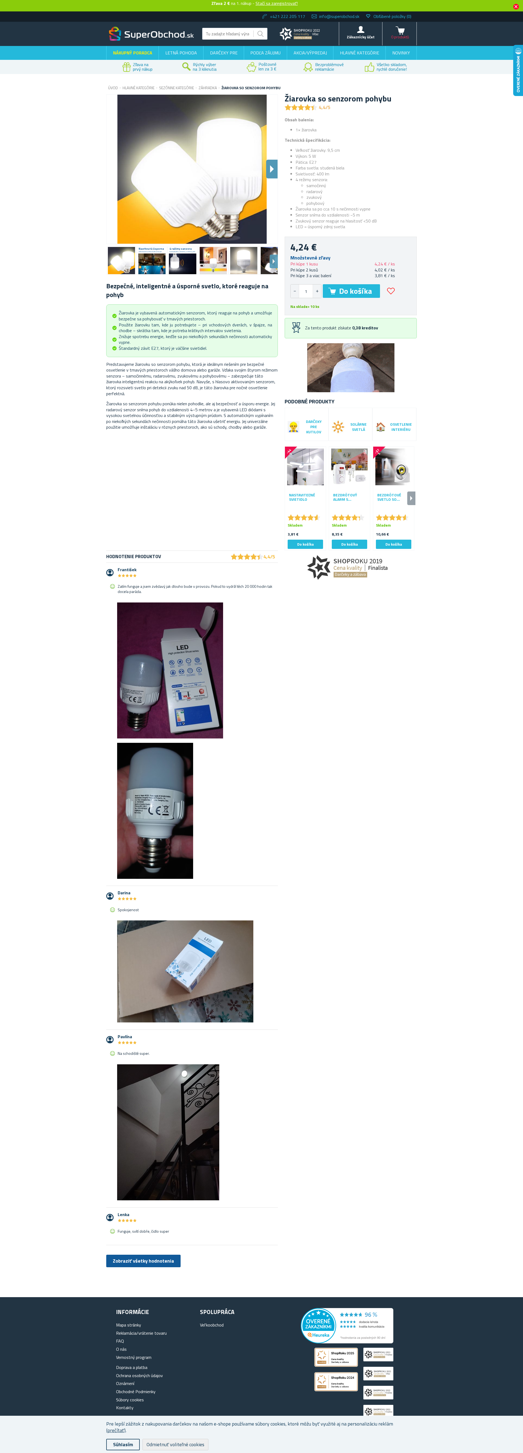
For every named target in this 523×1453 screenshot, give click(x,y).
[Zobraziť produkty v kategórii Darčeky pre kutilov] (293, 427)
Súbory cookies (130, 1399)
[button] (317, 291)
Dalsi (272, 169)
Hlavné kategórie (359, 53)
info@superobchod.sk (339, 16)
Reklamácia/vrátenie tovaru (141, 1333)
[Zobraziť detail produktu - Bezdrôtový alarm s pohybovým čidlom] (349, 467)
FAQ (120, 1341)
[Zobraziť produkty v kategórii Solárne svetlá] (338, 427)
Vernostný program (133, 1357)
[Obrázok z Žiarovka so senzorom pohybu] (121, 260)
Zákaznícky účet (361, 37)
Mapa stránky (128, 1325)
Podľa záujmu (265, 53)
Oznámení (125, 1383)
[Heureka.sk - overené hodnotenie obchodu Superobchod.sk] (347, 1341)
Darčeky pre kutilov (314, 427)
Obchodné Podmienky (136, 1391)
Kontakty (124, 1407)
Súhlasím (123, 1444)
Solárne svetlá (358, 427)
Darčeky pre (224, 53)
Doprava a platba (131, 1367)
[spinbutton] (306, 291)
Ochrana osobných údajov (139, 1375)
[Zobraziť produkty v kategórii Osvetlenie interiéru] (380, 427)
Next (274, 261)
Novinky (401, 53)
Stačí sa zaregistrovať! (277, 3)
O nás (121, 1349)
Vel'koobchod (212, 1325)
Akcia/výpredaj (310, 53)
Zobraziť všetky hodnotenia (143, 1261)
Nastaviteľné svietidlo (302, 497)
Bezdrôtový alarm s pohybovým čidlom (345, 497)
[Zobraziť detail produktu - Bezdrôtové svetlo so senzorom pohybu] (393, 467)
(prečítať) (116, 1430)
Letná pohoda (181, 53)
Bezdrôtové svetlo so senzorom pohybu (389, 497)
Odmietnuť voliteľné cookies (175, 1444)
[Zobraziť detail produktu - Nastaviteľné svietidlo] (305, 467)
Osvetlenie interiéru (401, 427)
